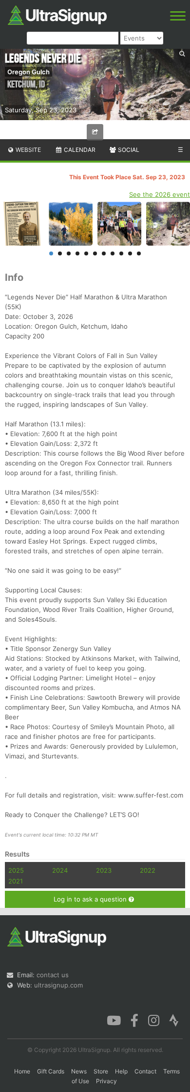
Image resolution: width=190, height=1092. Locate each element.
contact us (53, 975)
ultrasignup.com (58, 985)
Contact (145, 1071)
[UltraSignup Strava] (174, 1020)
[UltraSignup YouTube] (114, 1020)
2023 (104, 870)
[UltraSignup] (57, 14)
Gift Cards (50, 1071)
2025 (16, 870)
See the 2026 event (159, 194)
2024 (60, 870)
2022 (147, 870)
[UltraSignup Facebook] (134, 1020)
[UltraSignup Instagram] (153, 1020)
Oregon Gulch (28, 72)
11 (139, 253)
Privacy (106, 1081)
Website (27, 149)
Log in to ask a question (91, 899)
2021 (15, 881)
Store (101, 1071)
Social (127, 149)
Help (121, 1071)
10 (130, 253)
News (79, 1071)
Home (22, 1071)
